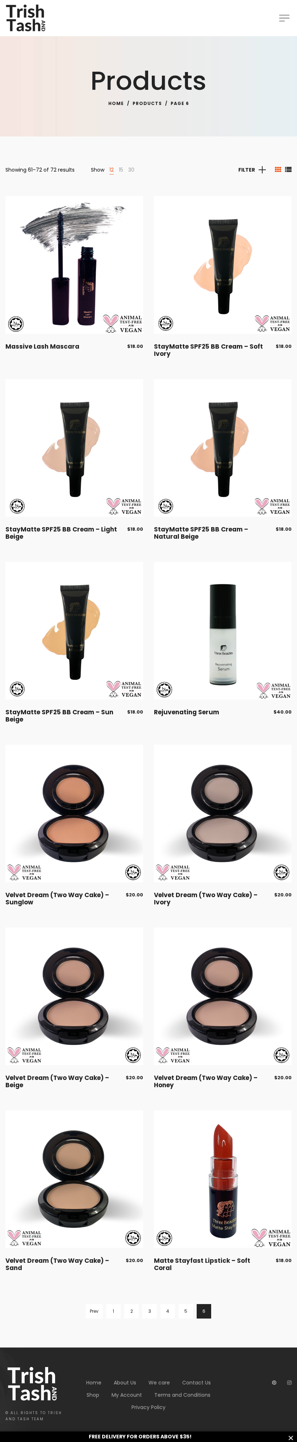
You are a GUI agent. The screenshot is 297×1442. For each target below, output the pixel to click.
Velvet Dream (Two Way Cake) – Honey (206, 1081)
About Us (125, 1382)
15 (121, 169)
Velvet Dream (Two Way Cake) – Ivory (206, 899)
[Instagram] (289, 1382)
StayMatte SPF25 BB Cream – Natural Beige (201, 533)
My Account (127, 1395)
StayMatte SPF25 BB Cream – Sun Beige (59, 716)
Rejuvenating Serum (186, 712)
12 (111, 169)
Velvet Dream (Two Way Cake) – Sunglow (57, 899)
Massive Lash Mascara (42, 346)
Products (147, 103)
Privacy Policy (148, 1407)
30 (131, 169)
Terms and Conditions (182, 1395)
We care (159, 1382)
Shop (93, 1395)
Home (116, 103)
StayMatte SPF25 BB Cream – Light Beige (61, 533)
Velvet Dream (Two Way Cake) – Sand (57, 1264)
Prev (94, 1311)
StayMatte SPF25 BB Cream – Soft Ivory (208, 350)
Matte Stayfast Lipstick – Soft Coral (202, 1264)
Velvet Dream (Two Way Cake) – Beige (57, 1081)
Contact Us (196, 1382)
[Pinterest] (274, 1382)
